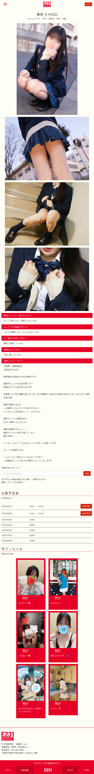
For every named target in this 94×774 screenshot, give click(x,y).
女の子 (70, 770)
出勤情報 (25, 770)
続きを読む (23, 606)
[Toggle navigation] (5, 4)
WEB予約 (86, 506)
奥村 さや (25, 597)
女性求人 (88, 4)
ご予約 (86, 770)
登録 (87, 473)
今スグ (8, 770)
